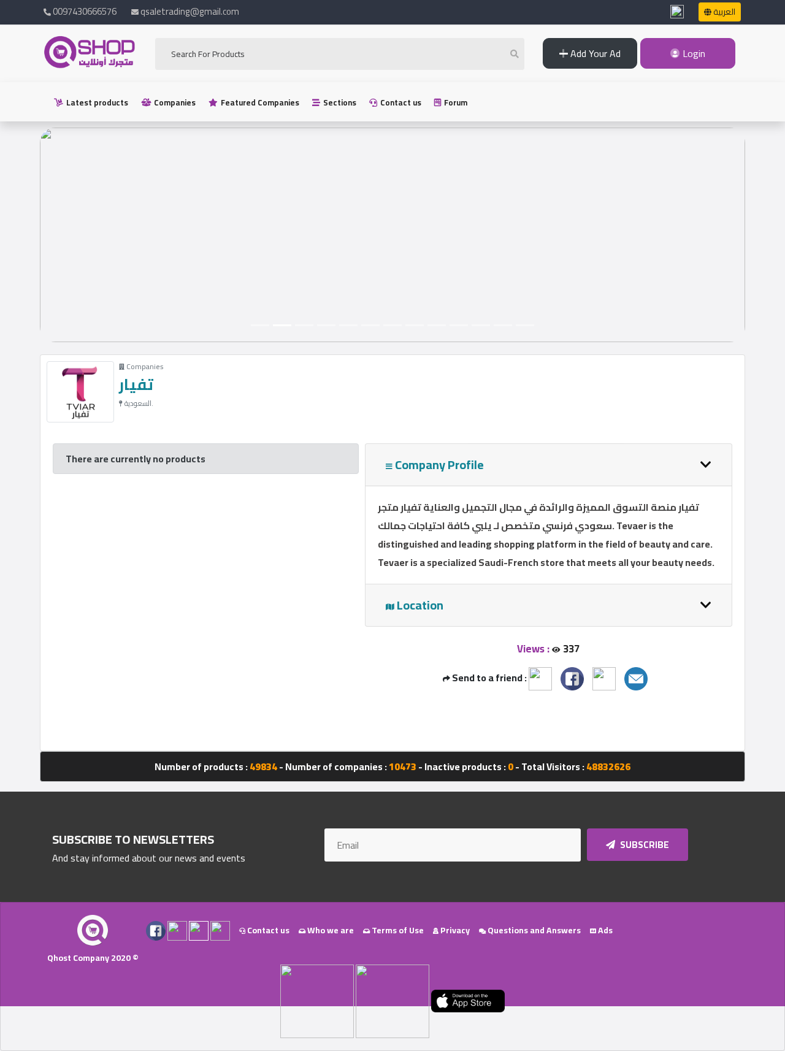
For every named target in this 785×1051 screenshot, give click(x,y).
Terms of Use (397, 930)
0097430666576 (84, 11)
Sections (338, 102)
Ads (604, 930)
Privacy (454, 930)
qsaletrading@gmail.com (189, 11)
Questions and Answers (533, 930)
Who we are (329, 930)
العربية (723, 12)
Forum (454, 102)
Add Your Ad (594, 53)
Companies (174, 102)
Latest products (96, 102)
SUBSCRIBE (643, 845)
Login (692, 53)
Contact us (399, 102)
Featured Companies (259, 102)
